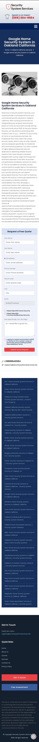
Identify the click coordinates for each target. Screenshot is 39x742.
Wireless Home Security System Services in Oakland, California (17, 503)
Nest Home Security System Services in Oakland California (19, 549)
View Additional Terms (14, 344)
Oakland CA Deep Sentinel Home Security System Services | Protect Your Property (18, 399)
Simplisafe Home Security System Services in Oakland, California (17, 594)
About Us (5, 652)
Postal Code (8, 279)
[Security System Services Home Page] (19, 7)
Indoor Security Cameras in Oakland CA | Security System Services (19, 462)
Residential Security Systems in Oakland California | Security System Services (19, 556)
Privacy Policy (7, 666)
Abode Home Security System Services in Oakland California (19, 446)
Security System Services (22, 734)
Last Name (8, 248)
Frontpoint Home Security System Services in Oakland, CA (17, 469)
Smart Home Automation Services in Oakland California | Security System (18, 602)
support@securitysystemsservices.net (21, 365)
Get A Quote (19, 677)
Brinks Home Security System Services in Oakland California (19, 439)
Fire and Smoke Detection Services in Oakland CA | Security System (18, 423)
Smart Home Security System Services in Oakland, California (19, 390)
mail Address (9, 258)
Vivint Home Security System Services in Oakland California (19, 477)
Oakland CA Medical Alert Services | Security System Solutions (18, 518)
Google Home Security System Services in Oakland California (19, 495)
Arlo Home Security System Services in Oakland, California (19, 571)
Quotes (4, 655)
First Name (8, 238)
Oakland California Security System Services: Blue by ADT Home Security (18, 408)
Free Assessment (19, 687)
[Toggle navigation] (35, 26)
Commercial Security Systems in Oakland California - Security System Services (18, 486)
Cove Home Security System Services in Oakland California (19, 510)
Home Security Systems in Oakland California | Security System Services (18, 431)
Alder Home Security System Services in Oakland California (19, 533)
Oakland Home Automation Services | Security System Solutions (19, 526)
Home (7, 50)
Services (5, 659)
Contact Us (6, 663)
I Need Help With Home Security (18, 311)
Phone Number (10, 268)
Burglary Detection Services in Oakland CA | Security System (19, 454)
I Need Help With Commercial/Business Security (18, 314)
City (5, 289)
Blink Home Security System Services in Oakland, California (19, 587)
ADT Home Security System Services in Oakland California (19, 382)
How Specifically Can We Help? (16, 319)
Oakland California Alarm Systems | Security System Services (18, 416)
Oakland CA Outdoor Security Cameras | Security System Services (19, 564)
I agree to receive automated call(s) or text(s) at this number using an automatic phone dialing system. (20, 342)
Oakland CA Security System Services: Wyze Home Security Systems (18, 541)
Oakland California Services (21, 50)
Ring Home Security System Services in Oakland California (19, 579)
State (6, 299)
